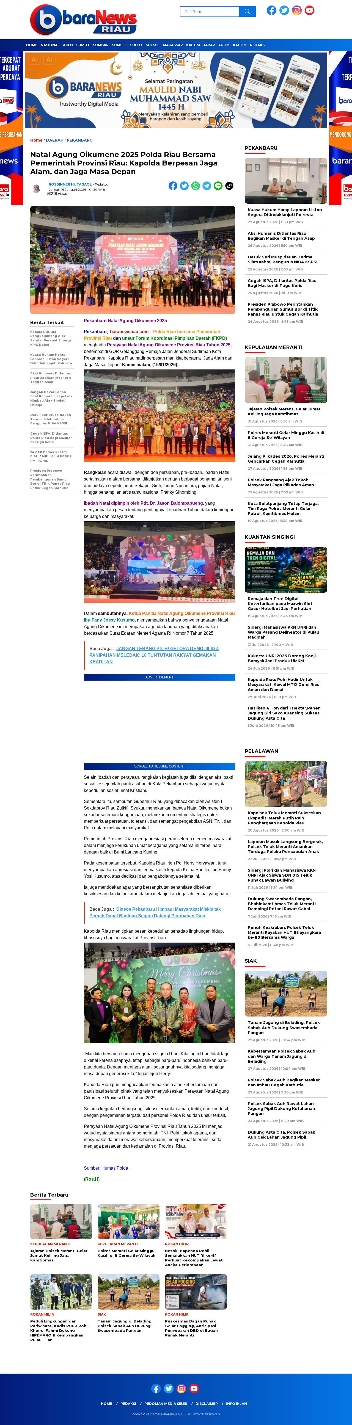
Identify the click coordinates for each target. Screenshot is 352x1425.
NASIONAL (50, 45)
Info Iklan (236, 1404)
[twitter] (285, 14)
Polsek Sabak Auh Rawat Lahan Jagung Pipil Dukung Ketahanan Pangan (281, 1108)
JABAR (209, 45)
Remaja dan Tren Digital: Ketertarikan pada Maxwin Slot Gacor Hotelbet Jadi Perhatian (280, 603)
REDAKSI (258, 45)
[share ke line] (219, 189)
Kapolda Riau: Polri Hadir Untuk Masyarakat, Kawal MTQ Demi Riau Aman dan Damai (284, 684)
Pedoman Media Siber (165, 1404)
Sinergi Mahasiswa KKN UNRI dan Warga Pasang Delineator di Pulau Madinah (283, 632)
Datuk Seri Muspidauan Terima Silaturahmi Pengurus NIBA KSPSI (282, 259)
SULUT (136, 45)
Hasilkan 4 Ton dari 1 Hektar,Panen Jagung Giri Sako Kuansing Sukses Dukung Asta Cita (284, 713)
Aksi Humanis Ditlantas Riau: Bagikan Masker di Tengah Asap (281, 236)
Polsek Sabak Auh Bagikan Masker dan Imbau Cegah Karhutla (284, 1082)
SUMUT (83, 45)
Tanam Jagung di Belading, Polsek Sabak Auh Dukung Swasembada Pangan (284, 1027)
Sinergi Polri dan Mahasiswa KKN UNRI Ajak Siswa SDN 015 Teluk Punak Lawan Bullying (282, 875)
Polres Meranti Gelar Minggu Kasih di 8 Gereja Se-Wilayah (286, 435)
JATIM (224, 45)
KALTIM (193, 45)
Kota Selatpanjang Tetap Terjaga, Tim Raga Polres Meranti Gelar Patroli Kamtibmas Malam (283, 508)
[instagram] (298, 14)
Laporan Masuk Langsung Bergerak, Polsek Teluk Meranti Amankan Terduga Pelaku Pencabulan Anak (285, 846)
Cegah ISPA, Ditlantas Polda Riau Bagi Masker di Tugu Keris (282, 283)
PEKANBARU (80, 140)
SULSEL (153, 45)
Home (106, 1404)
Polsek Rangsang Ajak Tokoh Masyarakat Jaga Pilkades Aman (281, 482)
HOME (31, 45)
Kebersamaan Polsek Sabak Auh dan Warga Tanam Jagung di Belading (281, 1056)
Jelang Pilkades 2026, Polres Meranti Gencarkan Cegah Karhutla (286, 459)
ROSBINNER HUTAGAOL (70, 184)
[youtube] (310, 14)
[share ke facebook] (174, 189)
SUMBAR (101, 45)
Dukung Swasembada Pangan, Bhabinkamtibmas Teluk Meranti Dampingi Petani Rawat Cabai (282, 903)
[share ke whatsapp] (196, 189)
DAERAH (55, 140)
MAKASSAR (173, 45)
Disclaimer (207, 1404)
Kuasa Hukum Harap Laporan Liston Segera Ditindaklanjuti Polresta (285, 212)
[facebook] (272, 14)
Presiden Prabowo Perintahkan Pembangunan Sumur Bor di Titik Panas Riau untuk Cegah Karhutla (283, 309)
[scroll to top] (337, 1416)
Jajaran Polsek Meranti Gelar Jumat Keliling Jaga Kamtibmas (284, 411)
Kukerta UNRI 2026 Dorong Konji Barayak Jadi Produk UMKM (282, 658)
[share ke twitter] (185, 189)
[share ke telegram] (208, 189)
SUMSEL (119, 45)
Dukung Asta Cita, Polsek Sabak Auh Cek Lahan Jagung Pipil (281, 1135)
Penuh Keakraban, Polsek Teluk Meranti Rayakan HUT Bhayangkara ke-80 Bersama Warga (284, 932)
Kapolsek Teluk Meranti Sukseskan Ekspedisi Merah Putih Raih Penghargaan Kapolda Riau (284, 817)
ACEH (68, 45)
